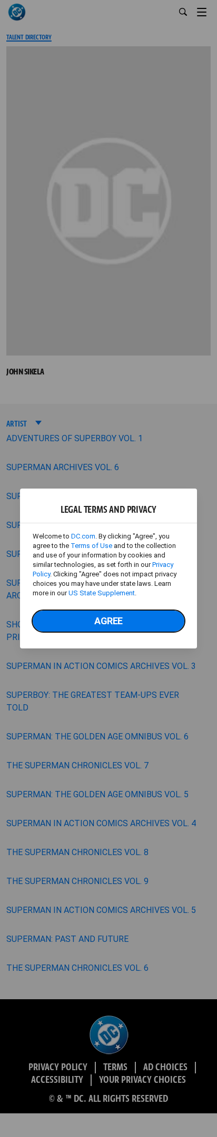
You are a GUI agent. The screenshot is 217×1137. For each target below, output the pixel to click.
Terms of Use (91, 546)
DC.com (83, 536)
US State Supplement (101, 593)
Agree (108, 620)
